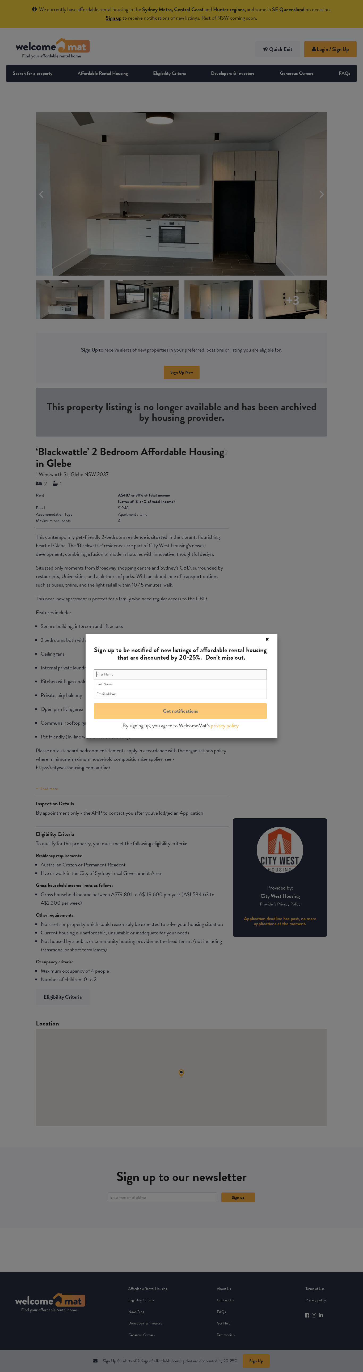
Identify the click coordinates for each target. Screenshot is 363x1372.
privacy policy (225, 725)
